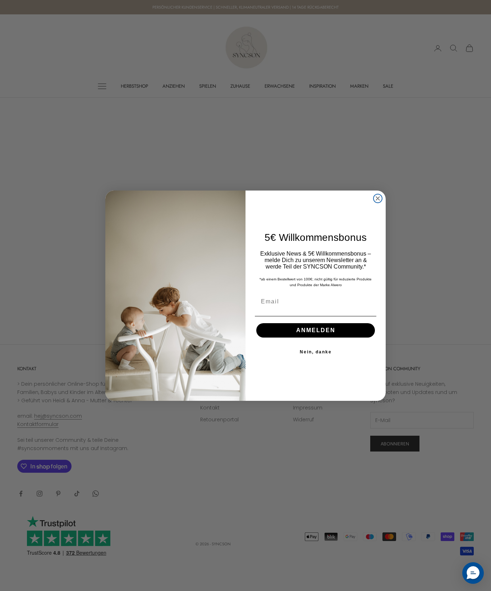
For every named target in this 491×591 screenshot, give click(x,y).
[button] (473, 573)
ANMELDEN (315, 330)
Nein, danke (316, 351)
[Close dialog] (377, 198)
